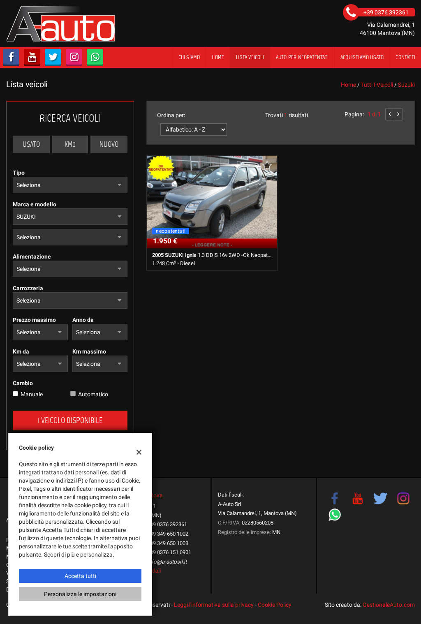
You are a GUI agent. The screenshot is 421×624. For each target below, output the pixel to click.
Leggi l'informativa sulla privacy (214, 604)
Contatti (405, 57)
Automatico (93, 394)
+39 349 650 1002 (167, 534)
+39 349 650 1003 (167, 543)
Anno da (83, 320)
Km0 (70, 144)
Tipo (19, 172)
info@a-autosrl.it (167, 562)
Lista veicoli (250, 57)
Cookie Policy (274, 604)
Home (218, 57)
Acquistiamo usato (362, 57)
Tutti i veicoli (377, 84)
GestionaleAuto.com (389, 604)
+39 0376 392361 (167, 524)
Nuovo (108, 144)
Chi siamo (189, 57)
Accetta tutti (80, 576)
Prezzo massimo (34, 320)
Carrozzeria (28, 288)
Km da (21, 351)
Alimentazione (32, 256)
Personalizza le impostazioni (80, 594)
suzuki (406, 84)
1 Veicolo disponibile (70, 420)
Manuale (31, 394)
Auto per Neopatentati (302, 57)
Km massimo (89, 351)
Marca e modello (34, 204)
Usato (31, 144)
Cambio (23, 383)
